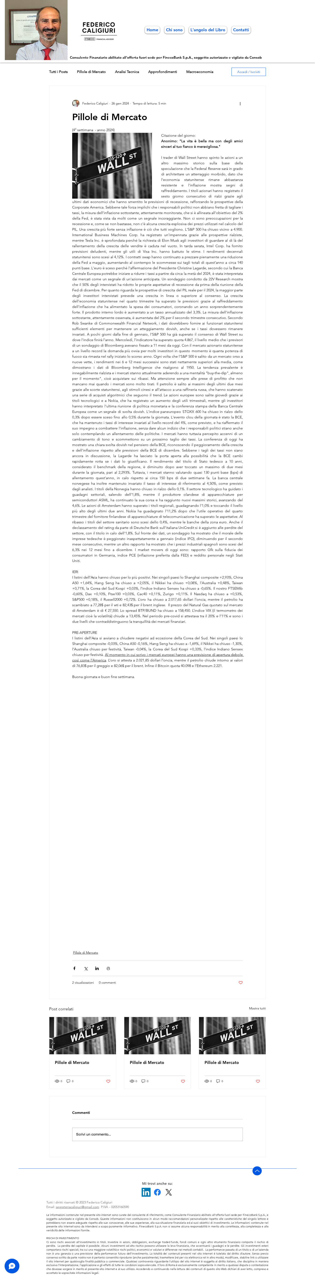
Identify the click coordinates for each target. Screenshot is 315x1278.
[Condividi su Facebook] (74, 968)
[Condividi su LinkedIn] (97, 968)
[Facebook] (157, 1192)
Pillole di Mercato (91, 72)
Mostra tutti (257, 1008)
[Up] (257, 1170)
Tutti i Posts (58, 72)
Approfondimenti (162, 72)
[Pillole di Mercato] (82, 1035)
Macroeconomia (199, 72)
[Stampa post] (108, 968)
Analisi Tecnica (127, 72)
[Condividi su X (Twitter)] (85, 968)
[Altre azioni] (240, 103)
